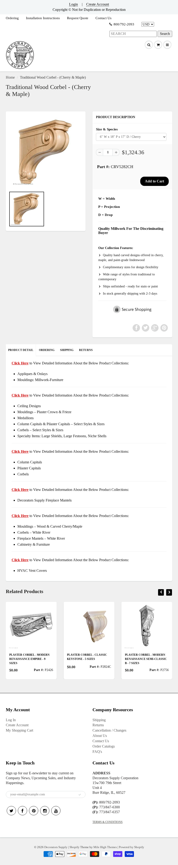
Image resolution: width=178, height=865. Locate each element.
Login (73, 4)
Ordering (12, 18)
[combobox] (133, 34)
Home (10, 77)
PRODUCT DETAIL (20, 350)
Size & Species (107, 129)
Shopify (74, 847)
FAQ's (97, 752)
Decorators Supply (55, 847)
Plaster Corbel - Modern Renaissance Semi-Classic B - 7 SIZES (131, 659)
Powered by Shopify (131, 847)
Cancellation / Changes (109, 730)
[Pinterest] (33, 810)
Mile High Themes (105, 847)
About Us (99, 736)
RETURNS (86, 350)
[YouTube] (55, 810)
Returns (98, 725)
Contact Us (103, 18)
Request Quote (77, 18)
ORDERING (46, 350)
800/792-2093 (124, 24)
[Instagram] (44, 810)
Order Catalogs (103, 746)
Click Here (20, 395)
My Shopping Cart (19, 730)
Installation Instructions (43, 18)
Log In (11, 720)
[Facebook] (22, 810)
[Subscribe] (79, 794)
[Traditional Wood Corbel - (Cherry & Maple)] (45, 152)
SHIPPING (66, 350)
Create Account (97, 4)
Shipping (99, 720)
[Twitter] (11, 810)
